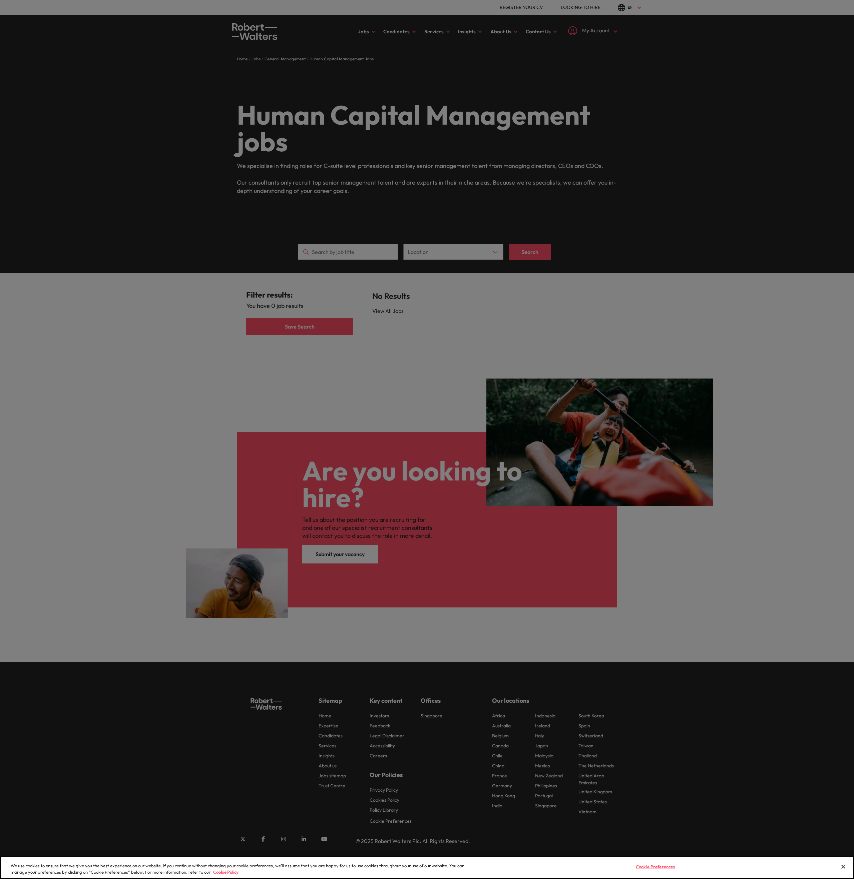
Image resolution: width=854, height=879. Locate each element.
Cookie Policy (226, 872)
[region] (427, 867)
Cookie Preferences (655, 866)
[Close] (843, 866)
